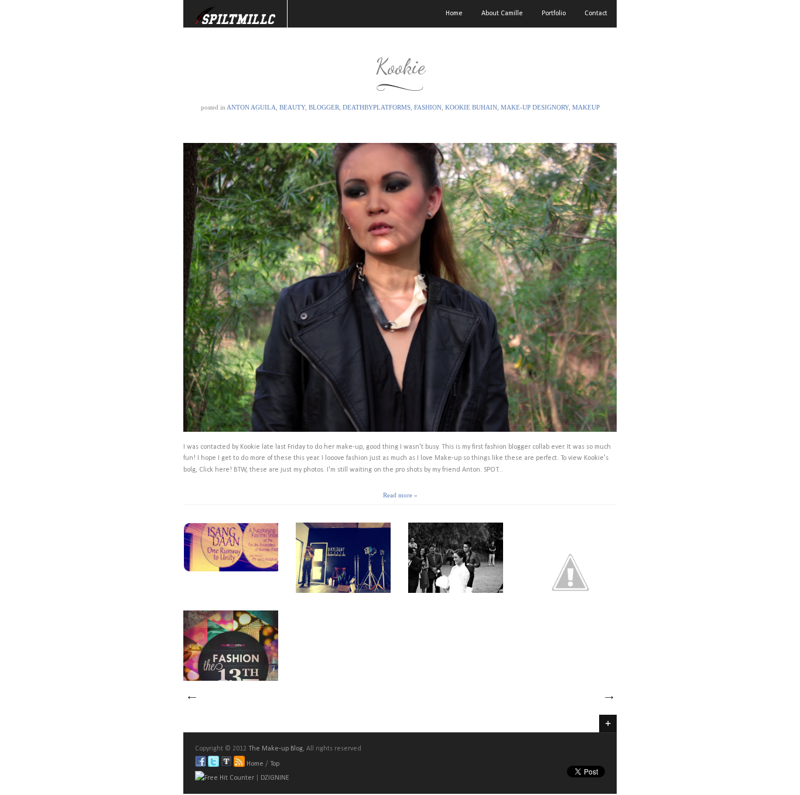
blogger (324, 107)
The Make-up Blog (275, 748)
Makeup (586, 107)
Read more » (400, 495)
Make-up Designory (535, 107)
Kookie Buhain (471, 107)
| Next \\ (608, 697)
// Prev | (191, 697)
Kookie (400, 66)
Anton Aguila (251, 107)
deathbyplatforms (377, 107)
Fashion (428, 107)
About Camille (502, 13)
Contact (595, 13)
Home (454, 13)
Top (274, 763)
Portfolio (554, 13)
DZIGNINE (275, 778)
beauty (292, 107)
